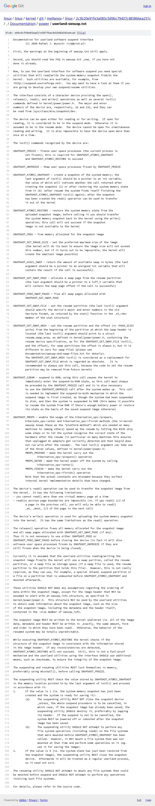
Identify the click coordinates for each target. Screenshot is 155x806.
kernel (31, 18)
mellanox (54, 18)
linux (8, 18)
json (148, 800)
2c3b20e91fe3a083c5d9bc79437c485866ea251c (113, 18)
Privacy (33, 800)
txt (139, 800)
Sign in (147, 6)
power (44, 23)
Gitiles (22, 800)
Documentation (23, 23)
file (81, 32)
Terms (44, 800)
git (41, 18)
